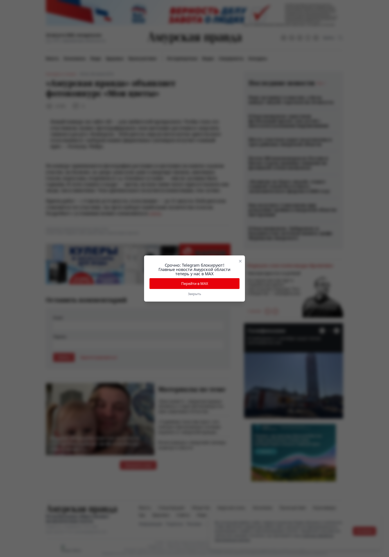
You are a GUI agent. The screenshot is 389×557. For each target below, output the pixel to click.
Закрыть (194, 294)
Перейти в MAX (194, 283)
